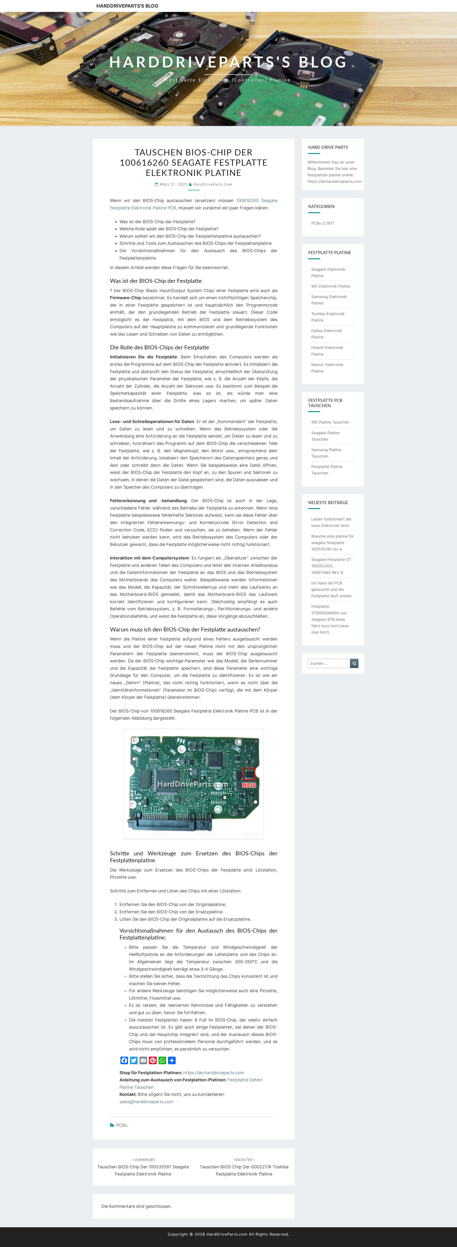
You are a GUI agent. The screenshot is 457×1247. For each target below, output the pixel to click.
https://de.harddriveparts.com (213, 1072)
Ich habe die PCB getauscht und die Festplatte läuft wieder (331, 589)
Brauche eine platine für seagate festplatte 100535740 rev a (332, 542)
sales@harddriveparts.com (146, 1101)
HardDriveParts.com (213, 184)
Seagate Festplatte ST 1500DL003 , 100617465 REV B (331, 566)
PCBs (121, 1125)
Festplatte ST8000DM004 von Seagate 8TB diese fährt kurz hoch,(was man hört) (330, 619)
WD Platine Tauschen (330, 422)
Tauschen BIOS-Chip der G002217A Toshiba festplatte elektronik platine (244, 1167)
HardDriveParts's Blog (127, 6)
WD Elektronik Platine (330, 286)
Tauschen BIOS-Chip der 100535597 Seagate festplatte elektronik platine (143, 1167)
